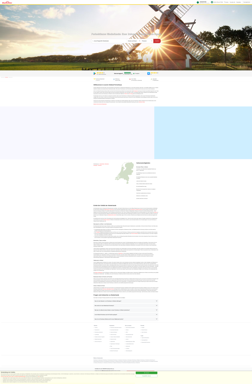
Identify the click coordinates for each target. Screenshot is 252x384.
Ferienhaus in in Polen (140, 361)
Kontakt (143, 327)
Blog (111, 346)
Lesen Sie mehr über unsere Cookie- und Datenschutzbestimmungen (13, 376)
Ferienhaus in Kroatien (131, 361)
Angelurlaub (112, 341)
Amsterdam (136, 91)
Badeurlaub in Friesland (109, 209)
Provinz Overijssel (134, 233)
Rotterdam (120, 253)
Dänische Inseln (113, 339)
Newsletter (238, 2)
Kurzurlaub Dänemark (114, 329)
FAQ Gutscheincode (129, 334)
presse (127, 339)
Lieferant (127, 348)
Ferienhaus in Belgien (136, 360)
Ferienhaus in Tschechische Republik (123, 362)
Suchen (226, 2)
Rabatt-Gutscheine (98, 339)
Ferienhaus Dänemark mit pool (115, 327)
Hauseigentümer (246, 2)
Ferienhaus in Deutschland (108, 360)
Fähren (127, 329)
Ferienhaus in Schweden (117, 360)
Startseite (6, 77)
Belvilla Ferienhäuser (114, 350)
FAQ (127, 332)
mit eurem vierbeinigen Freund (108, 289)
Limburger (98, 232)
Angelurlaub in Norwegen (115, 343)
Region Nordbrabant (98, 272)
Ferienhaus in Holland (114, 361)
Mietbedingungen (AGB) (130, 341)
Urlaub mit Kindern (113, 332)
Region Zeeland (107, 219)
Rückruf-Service (144, 329)
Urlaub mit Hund (113, 334)
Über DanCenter (129, 336)
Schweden (100, 165)
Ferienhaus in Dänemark (98, 360)
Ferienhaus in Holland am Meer (136, 209)
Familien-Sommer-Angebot (99, 336)
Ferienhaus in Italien (122, 361)
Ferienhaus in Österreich (135, 362)
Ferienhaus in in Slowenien (103, 362)
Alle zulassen (146, 372)
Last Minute (97, 334)
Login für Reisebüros (145, 337)
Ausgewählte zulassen (146, 375)
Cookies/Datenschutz (130, 343)
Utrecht (125, 93)
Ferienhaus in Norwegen (127, 360)
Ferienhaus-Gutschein (99, 332)
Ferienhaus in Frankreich (145, 360)
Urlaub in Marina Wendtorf (115, 336)
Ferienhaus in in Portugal (148, 361)
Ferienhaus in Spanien (112, 362)
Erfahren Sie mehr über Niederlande (100, 104)
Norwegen (95, 165)
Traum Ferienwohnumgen (115, 348)
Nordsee (155, 212)
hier (39, 376)
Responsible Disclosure (146, 342)
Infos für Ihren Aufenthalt (130, 327)
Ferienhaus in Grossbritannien (104, 361)
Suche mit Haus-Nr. (98, 341)
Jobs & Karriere (144, 332)
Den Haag (131, 93)
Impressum (128, 346)
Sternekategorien (129, 350)
